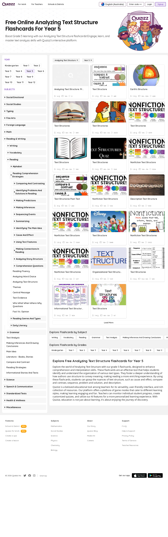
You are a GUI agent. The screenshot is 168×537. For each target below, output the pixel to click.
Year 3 (8, 71)
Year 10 (8, 82)
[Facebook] (29, 475)
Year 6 (41, 71)
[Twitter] (25, 475)
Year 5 (30, 71)
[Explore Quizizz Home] (8, 4)
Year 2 (37, 65)
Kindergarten (12, 65)
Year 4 (19, 71)
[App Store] (139, 475)
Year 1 (26, 65)
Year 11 (20, 82)
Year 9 (30, 76)
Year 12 (31, 82)
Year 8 (19, 76)
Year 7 (8, 76)
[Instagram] (34, 475)
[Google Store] (155, 475)
